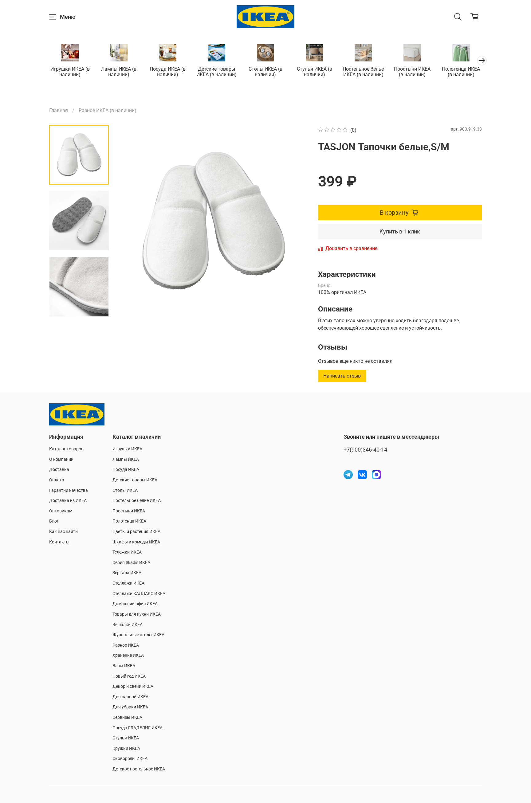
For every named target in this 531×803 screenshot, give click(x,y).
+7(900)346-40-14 (365, 450)
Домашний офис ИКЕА (135, 603)
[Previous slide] (128, 221)
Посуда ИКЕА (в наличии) (168, 72)
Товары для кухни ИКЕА (136, 614)
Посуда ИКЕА (125, 469)
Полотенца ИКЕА (129, 521)
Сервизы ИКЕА (127, 717)
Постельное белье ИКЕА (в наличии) (363, 72)
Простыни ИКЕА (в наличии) (412, 72)
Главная (58, 110)
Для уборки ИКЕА (130, 707)
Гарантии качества (68, 490)
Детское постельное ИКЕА (138, 769)
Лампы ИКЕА (125, 459)
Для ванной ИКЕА (130, 696)
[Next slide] (296, 221)
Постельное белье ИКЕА (136, 500)
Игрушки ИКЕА (127, 449)
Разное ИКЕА (125, 645)
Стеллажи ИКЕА (128, 583)
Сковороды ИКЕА (130, 758)
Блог (54, 521)
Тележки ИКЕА (127, 552)
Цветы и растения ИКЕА (136, 531)
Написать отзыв (342, 376)
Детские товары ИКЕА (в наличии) (216, 72)
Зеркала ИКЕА (126, 572)
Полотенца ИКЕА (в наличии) (461, 72)
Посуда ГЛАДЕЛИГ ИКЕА (137, 728)
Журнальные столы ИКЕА (138, 634)
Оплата (56, 480)
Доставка (59, 469)
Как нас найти (63, 531)
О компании (61, 459)
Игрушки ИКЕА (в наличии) (70, 72)
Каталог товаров (66, 449)
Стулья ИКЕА (125, 738)
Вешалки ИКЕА (127, 624)
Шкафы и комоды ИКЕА (136, 542)
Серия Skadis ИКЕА (131, 562)
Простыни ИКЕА (128, 511)
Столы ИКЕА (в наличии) (265, 72)
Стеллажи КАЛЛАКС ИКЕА (138, 593)
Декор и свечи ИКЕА (132, 686)
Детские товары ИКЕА (134, 480)
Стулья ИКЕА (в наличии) (314, 72)
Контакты (59, 542)
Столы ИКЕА (125, 490)
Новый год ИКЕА (129, 676)
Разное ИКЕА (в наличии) (107, 110)
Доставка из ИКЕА (68, 500)
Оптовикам (60, 511)
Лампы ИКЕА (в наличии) (118, 72)
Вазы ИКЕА (123, 665)
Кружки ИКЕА (126, 748)
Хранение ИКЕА (128, 655)
